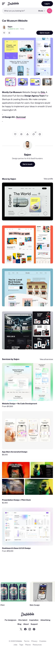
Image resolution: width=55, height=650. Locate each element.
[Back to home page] (13, 3)
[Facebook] (25, 629)
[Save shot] (9, 33)
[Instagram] (30, 629)
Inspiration (33, 620)
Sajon (10, 27)
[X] (21, 629)
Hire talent (22, 620)
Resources (37, 645)
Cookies (42, 641)
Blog (19, 624)
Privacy (34, 641)
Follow (22, 29)
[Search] (49, 10)
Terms (26, 641)
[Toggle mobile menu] (3, 4)
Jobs (15, 645)
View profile (48, 179)
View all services (46, 359)
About (26, 624)
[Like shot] (4, 33)
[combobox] (19, 11)
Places (28, 645)
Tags (21, 645)
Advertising (45, 620)
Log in (47, 4)
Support (34, 624)
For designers (10, 620)
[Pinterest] (34, 629)
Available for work (13, 29)
